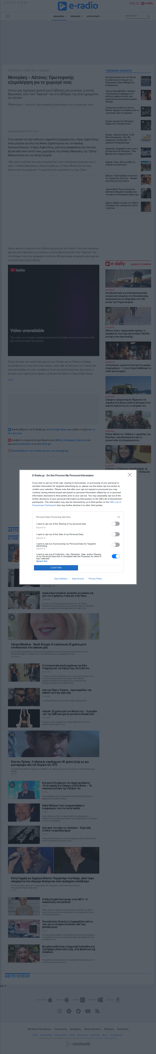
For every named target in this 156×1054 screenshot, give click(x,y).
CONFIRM (56, 568)
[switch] (116, 524)
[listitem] (78, 517)
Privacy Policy (95, 578)
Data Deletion (60, 578)
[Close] (131, 476)
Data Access (78, 578)
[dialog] (78, 527)
